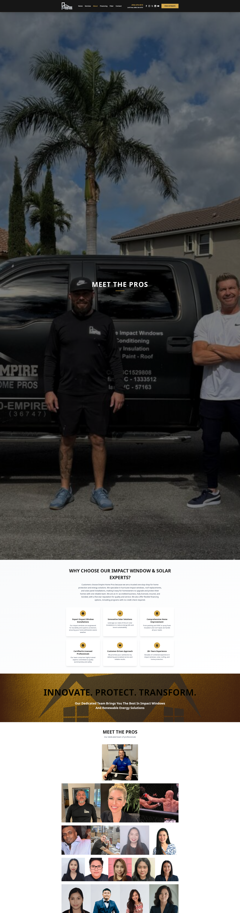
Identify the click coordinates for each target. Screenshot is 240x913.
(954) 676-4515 (137, 5)
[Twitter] (152, 6)
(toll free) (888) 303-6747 (135, 7)
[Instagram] (149, 6)
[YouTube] (158, 6)
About (95, 6)
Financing (103, 6)
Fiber (111, 6)
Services (88, 6)
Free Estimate (170, 6)
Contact (119, 6)
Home (80, 6)
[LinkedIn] (155, 6)
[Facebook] (146, 6)
